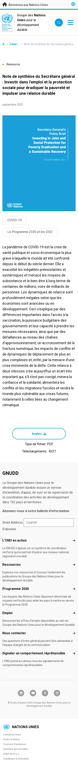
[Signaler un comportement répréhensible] (74, 653)
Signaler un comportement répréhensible (33, 653)
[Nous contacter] (74, 633)
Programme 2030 (15, 589)
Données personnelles (15, 749)
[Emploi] (74, 613)
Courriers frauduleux (14, 744)
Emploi (7, 613)
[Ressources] (74, 564)
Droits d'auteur (11, 739)
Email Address (12, 522)
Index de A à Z (11, 754)
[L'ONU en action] (74, 540)
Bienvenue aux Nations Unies (28, 4)
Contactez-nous (12, 734)
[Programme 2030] (74, 588)
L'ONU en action (14, 540)
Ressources (11, 565)
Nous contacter (14, 633)
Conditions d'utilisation (16, 758)
